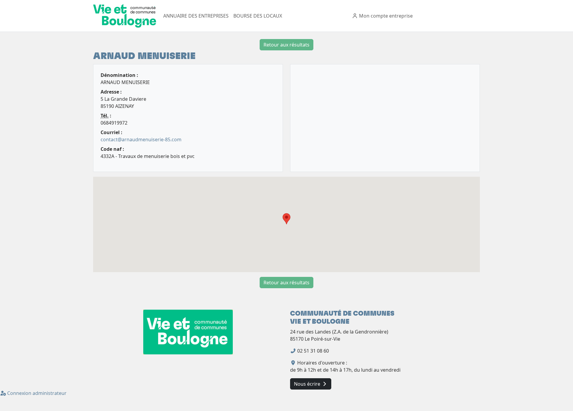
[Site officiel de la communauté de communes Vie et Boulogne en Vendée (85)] (188, 331)
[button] (286, 218)
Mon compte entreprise (385, 16)
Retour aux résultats (286, 44)
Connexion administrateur (36, 393)
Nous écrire (307, 384)
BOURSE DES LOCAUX (257, 16)
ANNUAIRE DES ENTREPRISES (196, 16)
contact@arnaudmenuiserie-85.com (141, 139)
